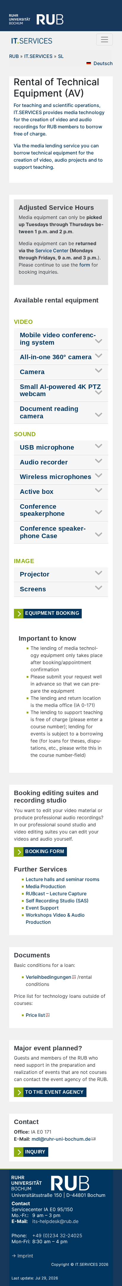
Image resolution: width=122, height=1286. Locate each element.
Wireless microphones (55, 476)
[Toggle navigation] (104, 39)
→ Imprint (22, 1256)
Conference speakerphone (42, 510)
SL (61, 56)
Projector (34, 574)
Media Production (46, 886)
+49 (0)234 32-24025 (57, 1235)
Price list (35, 1015)
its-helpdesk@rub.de (55, 1221)
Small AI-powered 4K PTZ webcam (60, 390)
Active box (36, 491)
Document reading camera (49, 412)
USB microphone (47, 447)
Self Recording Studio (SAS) (57, 901)
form (84, 265)
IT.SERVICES (38, 56)
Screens (33, 589)
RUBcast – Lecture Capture (56, 893)
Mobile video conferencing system (58, 338)
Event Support (42, 908)
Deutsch (103, 63)
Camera (32, 372)
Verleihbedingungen (48, 977)
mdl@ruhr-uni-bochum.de (61, 1139)
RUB (14, 56)
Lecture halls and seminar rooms (62, 879)
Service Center (51, 250)
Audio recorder (44, 462)
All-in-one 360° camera (56, 357)
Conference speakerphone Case (53, 532)
